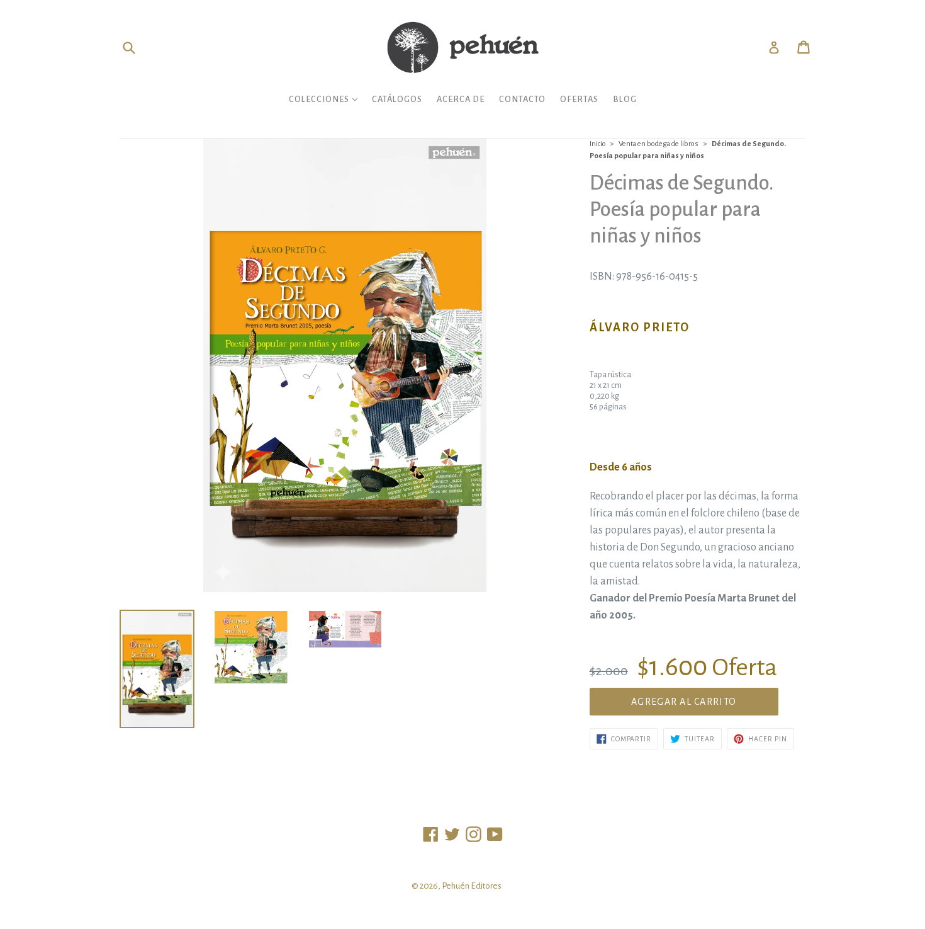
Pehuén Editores (472, 886)
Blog (625, 99)
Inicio (598, 144)
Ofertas (579, 99)
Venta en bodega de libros (658, 144)
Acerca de (461, 99)
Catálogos (397, 99)
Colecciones (326, 99)
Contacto (522, 99)
